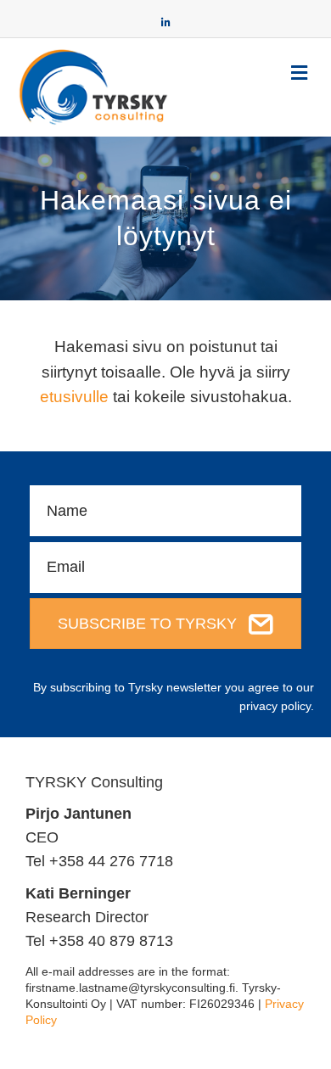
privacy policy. (276, 706)
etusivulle (74, 397)
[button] (165, 623)
